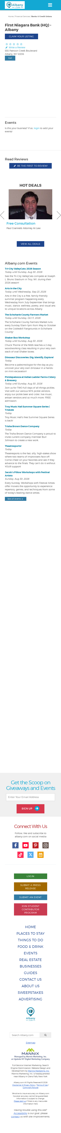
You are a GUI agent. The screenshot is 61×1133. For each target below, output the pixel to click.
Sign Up (27, 808)
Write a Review (16, 47)
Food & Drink (30, 947)
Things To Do (30, 940)
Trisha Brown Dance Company (22, 426)
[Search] (45, 1035)
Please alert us (20, 1101)
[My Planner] (40, 855)
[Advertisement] (30, 644)
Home (11, 16)
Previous (2, 215)
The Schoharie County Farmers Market (26, 314)
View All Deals (30, 243)
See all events (14, 499)
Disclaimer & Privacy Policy (23, 1085)
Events (30, 953)
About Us (31, 986)
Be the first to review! (32, 165)
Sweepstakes (30, 993)
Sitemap (30, 1042)
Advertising (30, 999)
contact (15, 1116)
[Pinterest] (36, 845)
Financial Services (22, 16)
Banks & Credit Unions (41, 16)
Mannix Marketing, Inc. (38, 1071)
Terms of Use (42, 1085)
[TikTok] (20, 855)
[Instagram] (45, 845)
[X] (30, 855)
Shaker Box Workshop (17, 337)
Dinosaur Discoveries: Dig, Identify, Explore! (29, 357)
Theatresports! (13, 446)
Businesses (30, 966)
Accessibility (20, 1113)
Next (59, 215)
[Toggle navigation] (50, 5)
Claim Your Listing (21, 36)
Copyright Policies (30, 1087)
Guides (30, 973)
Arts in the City (13, 288)
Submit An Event (30, 897)
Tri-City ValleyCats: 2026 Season (23, 268)
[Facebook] (15, 845)
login (37, 128)
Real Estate (30, 960)
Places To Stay (30, 933)
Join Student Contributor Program (30, 909)
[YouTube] (25, 845)
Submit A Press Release (30, 887)
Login (30, 876)
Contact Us (30, 979)
